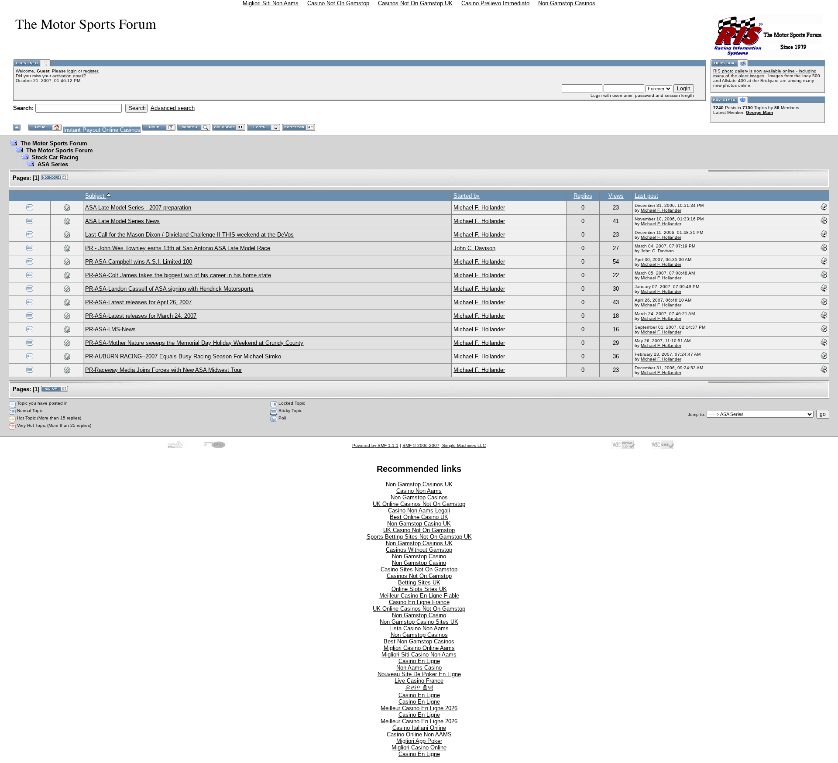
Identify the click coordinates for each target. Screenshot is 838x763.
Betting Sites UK (419, 582)
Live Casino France (419, 680)
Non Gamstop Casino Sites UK (419, 622)
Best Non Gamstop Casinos (419, 641)
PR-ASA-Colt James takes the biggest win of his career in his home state (178, 275)
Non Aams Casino (419, 667)
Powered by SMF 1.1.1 (375, 445)
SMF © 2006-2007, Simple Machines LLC (444, 445)
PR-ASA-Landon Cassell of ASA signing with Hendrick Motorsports (169, 288)
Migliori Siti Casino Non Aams (419, 654)
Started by (466, 195)
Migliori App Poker (419, 741)
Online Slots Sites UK (419, 589)
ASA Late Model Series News (122, 221)
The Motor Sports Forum (54, 143)
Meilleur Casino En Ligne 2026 (419, 708)
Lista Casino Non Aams (419, 628)
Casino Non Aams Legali (419, 510)
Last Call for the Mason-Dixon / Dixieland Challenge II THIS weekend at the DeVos (189, 234)
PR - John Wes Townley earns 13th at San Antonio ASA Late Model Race (177, 248)
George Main (759, 112)
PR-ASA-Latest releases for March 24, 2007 (140, 316)
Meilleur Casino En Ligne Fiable (419, 595)
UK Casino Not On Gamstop (419, 530)
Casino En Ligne (419, 661)
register (90, 71)
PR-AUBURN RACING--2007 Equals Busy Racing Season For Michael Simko (183, 356)
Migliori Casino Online (419, 747)
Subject (95, 195)
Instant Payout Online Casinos (102, 130)
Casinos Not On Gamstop (419, 576)
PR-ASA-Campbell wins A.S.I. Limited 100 (138, 261)
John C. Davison (474, 248)
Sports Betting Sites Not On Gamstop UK (419, 536)
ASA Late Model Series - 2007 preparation (138, 207)
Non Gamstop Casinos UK (419, 484)
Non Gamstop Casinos (419, 497)
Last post (646, 195)
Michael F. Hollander (479, 207)
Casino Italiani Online (419, 728)
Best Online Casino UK (419, 517)
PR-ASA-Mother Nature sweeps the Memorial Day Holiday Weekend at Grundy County (194, 343)
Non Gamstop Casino (419, 556)
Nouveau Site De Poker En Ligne (419, 674)
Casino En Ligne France (419, 602)
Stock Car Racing (55, 157)
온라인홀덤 (419, 687)
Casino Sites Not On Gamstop (419, 569)
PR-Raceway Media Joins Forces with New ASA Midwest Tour (163, 370)
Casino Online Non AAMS (419, 734)
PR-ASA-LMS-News (110, 329)
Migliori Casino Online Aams (419, 648)
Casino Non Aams (419, 491)
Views (616, 195)
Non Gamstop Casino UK (419, 523)
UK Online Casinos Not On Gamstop (419, 504)
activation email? (69, 75)
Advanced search (173, 108)
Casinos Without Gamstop (419, 549)
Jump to (696, 414)
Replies (583, 195)
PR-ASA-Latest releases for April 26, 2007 (138, 302)
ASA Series (53, 164)
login (72, 71)
